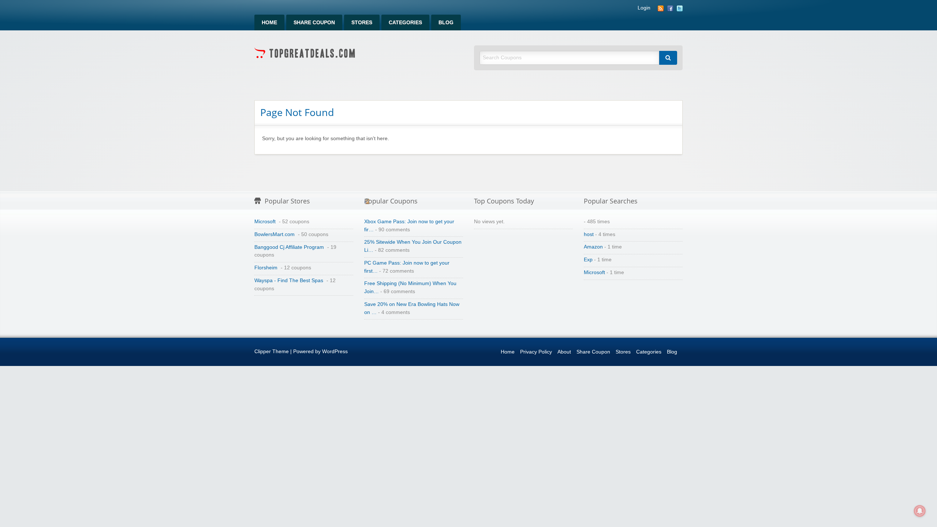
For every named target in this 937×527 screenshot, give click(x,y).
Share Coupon (314, 22)
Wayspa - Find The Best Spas (288, 280)
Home (269, 22)
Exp (588, 259)
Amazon (593, 247)
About (564, 352)
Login (644, 8)
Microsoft (265, 221)
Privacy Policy (536, 352)
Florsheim (265, 267)
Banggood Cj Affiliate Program (289, 247)
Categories (405, 22)
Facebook (670, 8)
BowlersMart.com (274, 234)
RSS (661, 8)
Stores (361, 22)
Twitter (680, 8)
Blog (445, 22)
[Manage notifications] (920, 511)
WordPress (335, 351)
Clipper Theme (271, 351)
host (589, 234)
